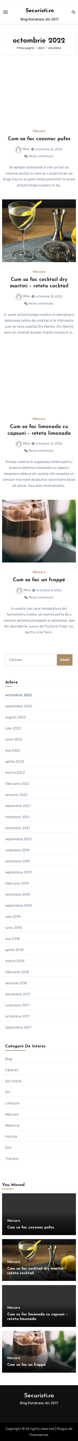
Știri (8, 1148)
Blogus (62, 1429)
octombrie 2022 (18, 695)
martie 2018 (14, 961)
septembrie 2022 (18, 706)
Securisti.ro (40, 11)
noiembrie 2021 (17, 817)
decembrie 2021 (18, 806)
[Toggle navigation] (5, 12)
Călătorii (12, 1070)
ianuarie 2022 (16, 795)
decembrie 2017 (18, 994)
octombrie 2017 (17, 1016)
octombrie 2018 (17, 894)
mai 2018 (12, 939)
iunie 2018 (13, 928)
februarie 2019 (17, 883)
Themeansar (38, 1435)
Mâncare (39, 131)
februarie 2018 (17, 972)
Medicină (12, 1125)
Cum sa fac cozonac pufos (39, 139)
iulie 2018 (13, 917)
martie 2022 (15, 773)
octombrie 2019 (17, 861)
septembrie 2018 (18, 906)
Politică (11, 1137)
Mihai (26, 149)
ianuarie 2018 (16, 983)
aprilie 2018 (14, 950)
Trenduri (12, 1159)
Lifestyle (12, 1103)
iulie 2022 (13, 728)
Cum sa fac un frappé (39, 580)
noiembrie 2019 (17, 850)
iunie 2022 (13, 739)
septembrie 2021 (18, 839)
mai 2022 (12, 750)
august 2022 (15, 717)
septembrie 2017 (18, 1027)
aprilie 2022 (14, 762)
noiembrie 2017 (17, 1005)
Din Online (13, 1081)
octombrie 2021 (17, 828)
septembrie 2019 (18, 872)
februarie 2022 (17, 784)
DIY (8, 1092)
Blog (8, 1059)
